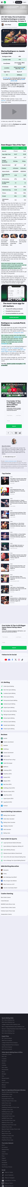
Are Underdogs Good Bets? (10, 877)
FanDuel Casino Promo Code (8, 910)
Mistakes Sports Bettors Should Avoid (13, 853)
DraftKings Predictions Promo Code (10, 1107)
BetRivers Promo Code (7, 1122)
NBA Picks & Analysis (7, 1040)
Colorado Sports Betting (9, 704)
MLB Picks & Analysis (7, 1047)
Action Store (5, 1153)
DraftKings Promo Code (7, 1111)
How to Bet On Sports (9, 839)
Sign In (24, 2)
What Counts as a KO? (9, 884)
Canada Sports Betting (9, 725)
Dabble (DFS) (7, 777)
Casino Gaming (7, 893)
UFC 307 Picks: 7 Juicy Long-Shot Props (23, 242)
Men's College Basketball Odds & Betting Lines (13, 1026)
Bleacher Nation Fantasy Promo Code (11, 1129)
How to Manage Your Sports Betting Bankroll (14, 860)
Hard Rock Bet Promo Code (8, 1120)
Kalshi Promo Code (6, 1103)
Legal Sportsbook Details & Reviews (12, 842)
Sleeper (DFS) (7, 780)
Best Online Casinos (6, 897)
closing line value (18, 332)
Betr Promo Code (6, 1131)
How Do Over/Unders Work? (10, 887)
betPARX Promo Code (7, 1118)
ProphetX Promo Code (7, 1109)
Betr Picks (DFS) (7, 784)
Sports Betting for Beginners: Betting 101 (13, 846)
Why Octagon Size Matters (10, 880)
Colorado (4, 1065)
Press (3, 1156)
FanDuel (5, 805)
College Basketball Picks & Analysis (10, 1044)
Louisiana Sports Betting (9, 693)
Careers (4, 1151)
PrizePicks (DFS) (8, 773)
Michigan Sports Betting (9, 714)
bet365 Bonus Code (7, 1096)
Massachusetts (5, 1078)
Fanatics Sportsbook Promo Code (10, 1092)
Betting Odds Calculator (9, 815)
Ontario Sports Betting (9, 728)
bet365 (5, 738)
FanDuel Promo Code (7, 1113)
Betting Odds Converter (9, 822)
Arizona (3, 1063)
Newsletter (4, 1162)
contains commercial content (11, 461)
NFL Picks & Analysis (7, 1038)
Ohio (3, 1076)
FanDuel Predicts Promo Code (9, 1100)
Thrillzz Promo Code (6, 1137)
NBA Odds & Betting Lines (8, 1022)
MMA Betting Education (10, 866)
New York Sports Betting (10, 689)
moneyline (4, 343)
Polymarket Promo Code (8, 1098)
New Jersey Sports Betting (10, 711)
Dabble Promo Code (7, 1127)
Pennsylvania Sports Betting (10, 700)
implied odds (17, 337)
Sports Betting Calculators (11, 811)
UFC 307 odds (6, 78)
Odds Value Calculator (9, 818)
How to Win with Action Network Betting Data (15, 856)
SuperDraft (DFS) (8, 802)
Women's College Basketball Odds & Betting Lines (14, 1028)
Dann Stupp (8, 24)
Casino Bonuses (5, 900)
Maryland (4, 1060)
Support (4, 1158)
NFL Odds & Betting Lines (8, 1020)
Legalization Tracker (6, 1054)
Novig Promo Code (6, 1105)
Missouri (4, 1084)
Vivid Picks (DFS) (8, 795)
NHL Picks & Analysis (7, 1049)
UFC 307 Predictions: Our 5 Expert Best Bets (13, 243)
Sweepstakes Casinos (6, 914)
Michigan (4, 1074)
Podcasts (4, 1160)
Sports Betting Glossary (9, 849)
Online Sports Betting (9, 686)
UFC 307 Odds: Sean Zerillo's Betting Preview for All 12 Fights (4, 243)
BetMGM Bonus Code (7, 1094)
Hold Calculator (7, 829)
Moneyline (6, 870)
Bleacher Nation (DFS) (9, 791)
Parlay (5, 873)
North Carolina (5, 1082)
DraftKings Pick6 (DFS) (9, 788)
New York (4, 1056)
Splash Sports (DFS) (8, 798)
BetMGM (6, 745)
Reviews (4, 734)
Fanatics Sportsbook (9, 742)
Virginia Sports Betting (9, 707)
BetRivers (6, 766)
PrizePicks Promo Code (7, 1140)
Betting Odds (7, 833)
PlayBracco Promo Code (8, 1135)
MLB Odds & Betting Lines (8, 1031)
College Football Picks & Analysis (10, 1042)
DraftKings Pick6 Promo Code (9, 1124)
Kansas (3, 1080)
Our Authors (5, 1147)
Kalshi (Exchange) (8, 763)
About (3, 1145)
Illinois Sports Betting (9, 696)
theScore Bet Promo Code (8, 1116)
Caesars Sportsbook (8, 752)
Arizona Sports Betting (9, 718)
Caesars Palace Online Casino (8, 907)
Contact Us (4, 1164)
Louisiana (4, 1058)
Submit (14, 426)
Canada (4, 1087)
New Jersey (5, 1067)
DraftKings (6, 749)
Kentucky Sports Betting (9, 721)
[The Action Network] (5, 2)
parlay (4, 348)
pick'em (3, 100)
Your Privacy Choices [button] (7, 1167)
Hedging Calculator (8, 826)
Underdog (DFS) (7, 770)
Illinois (3, 1071)
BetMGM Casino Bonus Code (8, 904)
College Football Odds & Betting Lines (11, 1024)
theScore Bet (7, 756)
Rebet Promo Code (6, 1133)
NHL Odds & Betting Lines (8, 1033)
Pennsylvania (5, 1069)
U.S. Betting (5, 682)
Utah (22, 68)
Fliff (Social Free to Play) (9, 759)
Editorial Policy (5, 1149)
